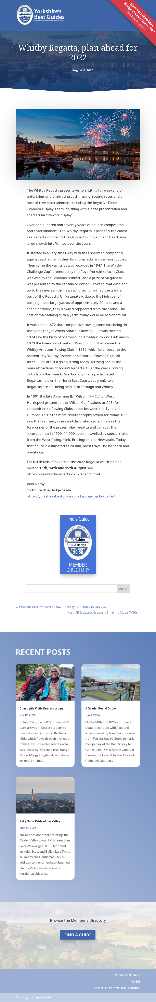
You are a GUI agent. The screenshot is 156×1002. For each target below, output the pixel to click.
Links (136, 981)
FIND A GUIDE (77, 935)
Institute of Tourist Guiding (116, 988)
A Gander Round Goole (100, 708)
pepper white (43, 997)
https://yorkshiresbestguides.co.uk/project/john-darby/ (71, 496)
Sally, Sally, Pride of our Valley (40, 821)
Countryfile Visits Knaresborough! (42, 708)
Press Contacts (127, 975)
